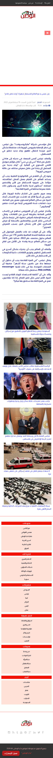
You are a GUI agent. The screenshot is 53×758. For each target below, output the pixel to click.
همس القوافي (26, 532)
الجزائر (26, 602)
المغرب (26, 641)
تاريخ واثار (26, 633)
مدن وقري (26, 625)
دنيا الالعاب (26, 672)
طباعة (45, 105)
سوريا (26, 579)
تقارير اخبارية (26, 544)
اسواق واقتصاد (26, 621)
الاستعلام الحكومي (26, 575)
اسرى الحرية (26, 540)
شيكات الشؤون (26, 567)
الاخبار (39, 102)
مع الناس (26, 528)
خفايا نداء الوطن (26, 536)
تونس (26, 594)
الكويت (26, 694)
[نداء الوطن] (26, 723)
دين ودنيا (26, 651)
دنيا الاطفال (26, 664)
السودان (26, 590)
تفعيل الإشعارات (10, 753)
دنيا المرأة (26, 659)
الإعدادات (39, 3)
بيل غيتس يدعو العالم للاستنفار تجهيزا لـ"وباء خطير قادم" (26, 94)
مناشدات (26, 682)
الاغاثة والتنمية (26, 563)
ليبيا (26, 598)
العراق (26, 548)
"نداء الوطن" (26, 753)
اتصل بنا (47, 3)
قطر (26, 690)
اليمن (26, 606)
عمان (26, 610)
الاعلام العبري (26, 559)
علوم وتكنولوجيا (26, 629)
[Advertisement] (26, 57)
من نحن (30, 3)
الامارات (26, 698)
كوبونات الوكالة (26, 571)
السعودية (26, 702)
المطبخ (26, 668)
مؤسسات (26, 637)
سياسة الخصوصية (21, 3)
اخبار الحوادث (26, 655)
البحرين (26, 686)
